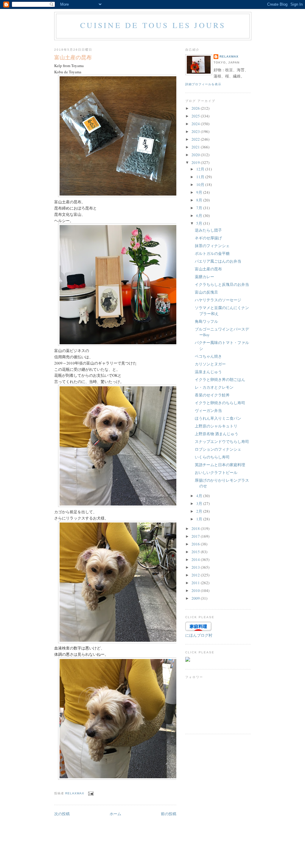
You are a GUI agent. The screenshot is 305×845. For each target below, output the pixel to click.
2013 (196, 567)
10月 (200, 184)
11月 (200, 176)
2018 (196, 528)
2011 (196, 582)
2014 (196, 559)
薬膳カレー (204, 276)
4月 (199, 495)
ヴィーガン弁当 (208, 410)
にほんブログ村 (198, 635)
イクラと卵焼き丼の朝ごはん (220, 379)
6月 (199, 215)
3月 (199, 503)
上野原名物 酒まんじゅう (216, 433)
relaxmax (229, 56)
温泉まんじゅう (208, 371)
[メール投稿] (90, 793)
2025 (196, 116)
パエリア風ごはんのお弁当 (218, 261)
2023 (196, 131)
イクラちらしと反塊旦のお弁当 (222, 284)
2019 (196, 162)
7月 (199, 207)
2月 (199, 511)
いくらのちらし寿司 (212, 457)
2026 (196, 108)
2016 (196, 544)
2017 (196, 536)
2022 (196, 139)
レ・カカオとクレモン (214, 387)
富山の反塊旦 (206, 292)
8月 (199, 200)
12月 (200, 169)
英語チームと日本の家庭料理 (220, 464)
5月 (199, 223)
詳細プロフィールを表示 (203, 84)
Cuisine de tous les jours (153, 25)
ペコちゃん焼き (208, 356)
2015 (196, 551)
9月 (199, 192)
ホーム (115, 813)
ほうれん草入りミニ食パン (218, 418)
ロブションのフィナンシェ (218, 449)
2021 (196, 147)
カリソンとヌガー (210, 364)
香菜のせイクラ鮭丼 (212, 395)
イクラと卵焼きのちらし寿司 (220, 402)
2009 (196, 598)
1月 (199, 519)
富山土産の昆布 (208, 269)
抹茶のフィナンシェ (212, 245)
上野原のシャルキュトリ (216, 426)
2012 (196, 575)
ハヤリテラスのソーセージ (218, 300)
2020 (196, 154)
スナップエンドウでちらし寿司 (222, 441)
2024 (196, 123)
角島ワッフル (206, 321)
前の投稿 (168, 813)
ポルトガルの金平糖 (212, 253)
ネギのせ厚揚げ (208, 238)
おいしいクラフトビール (216, 472)
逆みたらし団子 (208, 230)
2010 (196, 590)
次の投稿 (62, 813)
